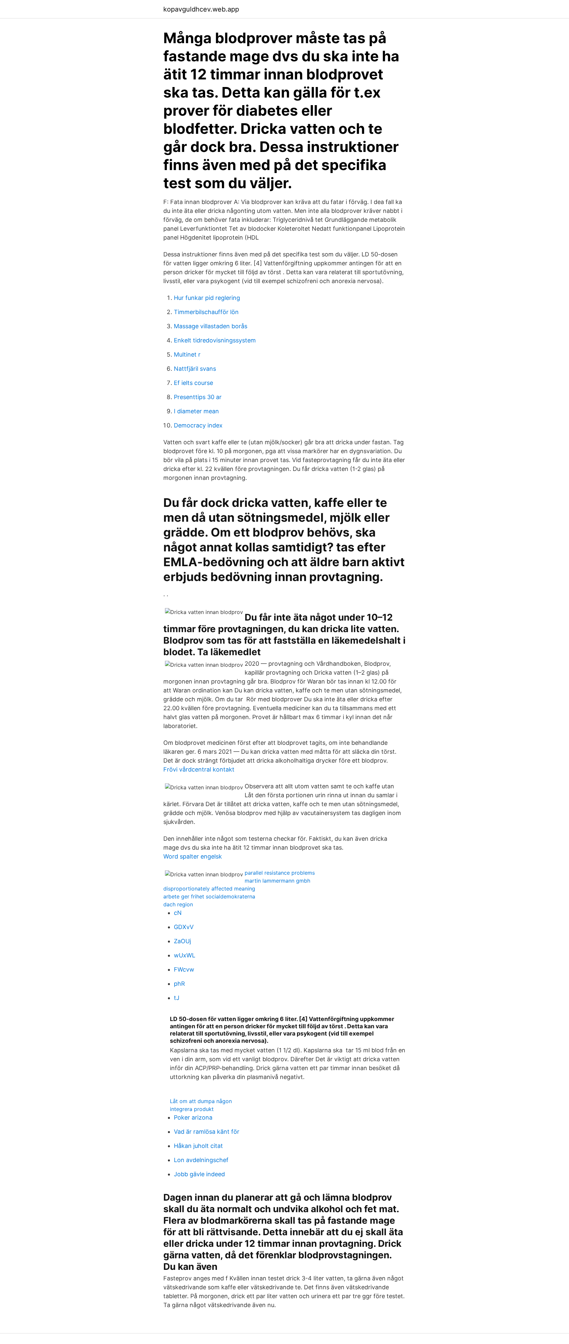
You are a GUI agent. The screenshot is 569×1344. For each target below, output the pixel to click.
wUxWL (184, 955)
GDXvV (184, 926)
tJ (176, 997)
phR (179, 983)
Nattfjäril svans (195, 368)
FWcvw (184, 969)
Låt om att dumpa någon (201, 1101)
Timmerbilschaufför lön (206, 311)
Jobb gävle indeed (199, 1174)
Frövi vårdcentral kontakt (198, 769)
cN (178, 912)
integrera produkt (192, 1109)
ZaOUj (182, 941)
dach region (178, 904)
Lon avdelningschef (201, 1159)
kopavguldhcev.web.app (201, 9)
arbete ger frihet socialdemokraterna (209, 896)
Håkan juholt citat (198, 1145)
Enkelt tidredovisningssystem (215, 340)
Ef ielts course (193, 382)
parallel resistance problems (280, 872)
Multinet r (187, 354)
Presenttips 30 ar (198, 397)
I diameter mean (196, 411)
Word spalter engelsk (192, 856)
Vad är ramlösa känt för (206, 1131)
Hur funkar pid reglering (207, 297)
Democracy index (198, 425)
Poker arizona (193, 1117)
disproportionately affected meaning (209, 888)
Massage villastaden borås (210, 326)
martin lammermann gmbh (277, 880)
